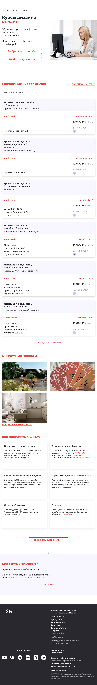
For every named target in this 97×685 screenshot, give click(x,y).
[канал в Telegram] (20, 657)
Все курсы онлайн (48, 342)
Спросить (48, 584)
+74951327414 (80, 453)
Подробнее (67, 514)
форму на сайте (82, 457)
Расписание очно (83, 84)
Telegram (54, 631)
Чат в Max (55, 625)
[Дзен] (27, 657)
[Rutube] (35, 657)
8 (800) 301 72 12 (57, 619)
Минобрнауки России (60, 664)
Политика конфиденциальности (65, 661)
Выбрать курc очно (22, 59)
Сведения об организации (63, 658)
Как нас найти (57, 650)
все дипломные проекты (17, 424)
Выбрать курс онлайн (21, 51)
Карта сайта (56, 653)
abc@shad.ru (78, 455)
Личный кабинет (58, 670)
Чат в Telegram (57, 622)
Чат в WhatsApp (58, 628)
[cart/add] (74, 131)
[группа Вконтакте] (12, 657)
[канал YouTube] (4, 657)
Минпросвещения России (62, 666)
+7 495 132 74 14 (35, 577)
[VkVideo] (43, 657)
